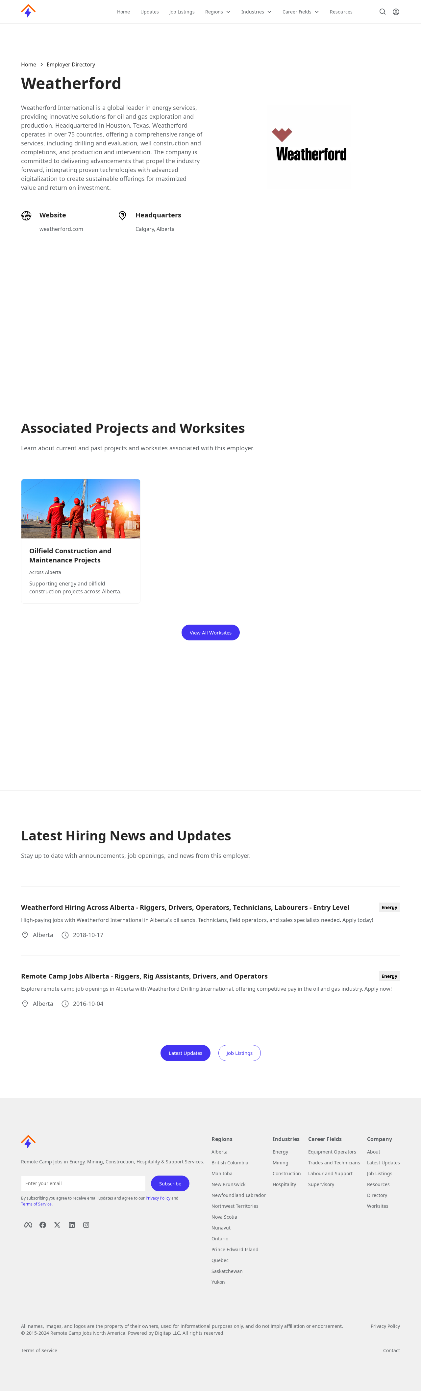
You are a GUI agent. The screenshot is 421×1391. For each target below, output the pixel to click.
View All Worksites (211, 632)
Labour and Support (330, 1173)
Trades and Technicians (334, 1162)
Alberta (219, 1152)
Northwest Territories (235, 1206)
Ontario (219, 1238)
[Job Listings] (383, 12)
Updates (149, 12)
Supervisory (321, 1184)
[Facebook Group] (43, 1225)
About (373, 1152)
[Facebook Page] (28, 1225)
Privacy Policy (158, 1198)
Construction (287, 1173)
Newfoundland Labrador (238, 1195)
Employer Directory (71, 64)
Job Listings (182, 12)
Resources (341, 12)
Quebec (220, 1260)
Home (123, 12)
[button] (218, 12)
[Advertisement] (210, 300)
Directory (377, 1195)
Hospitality (284, 1184)
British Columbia (229, 1162)
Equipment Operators (332, 1152)
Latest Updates (185, 1053)
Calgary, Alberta (155, 229)
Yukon (218, 1282)
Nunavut (221, 1228)
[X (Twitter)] (57, 1225)
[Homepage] (28, 11)
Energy (280, 1152)
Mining (280, 1162)
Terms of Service (36, 1204)
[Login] (396, 12)
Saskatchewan (227, 1271)
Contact (391, 1350)
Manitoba (222, 1173)
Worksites (377, 1206)
